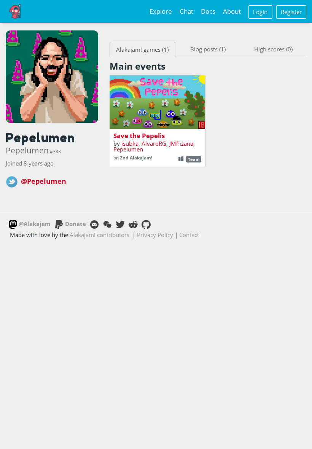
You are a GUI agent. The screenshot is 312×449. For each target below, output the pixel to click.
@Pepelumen (43, 181)
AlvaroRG (154, 143)
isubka (129, 143)
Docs (208, 11)
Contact (189, 235)
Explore (161, 11)
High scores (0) (273, 49)
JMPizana (181, 143)
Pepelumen (128, 149)
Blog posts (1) (208, 49)
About (232, 11)
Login (260, 12)
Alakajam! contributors (99, 235)
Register (291, 12)
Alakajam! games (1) (142, 49)
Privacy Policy (155, 235)
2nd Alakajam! (136, 157)
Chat (186, 11)
